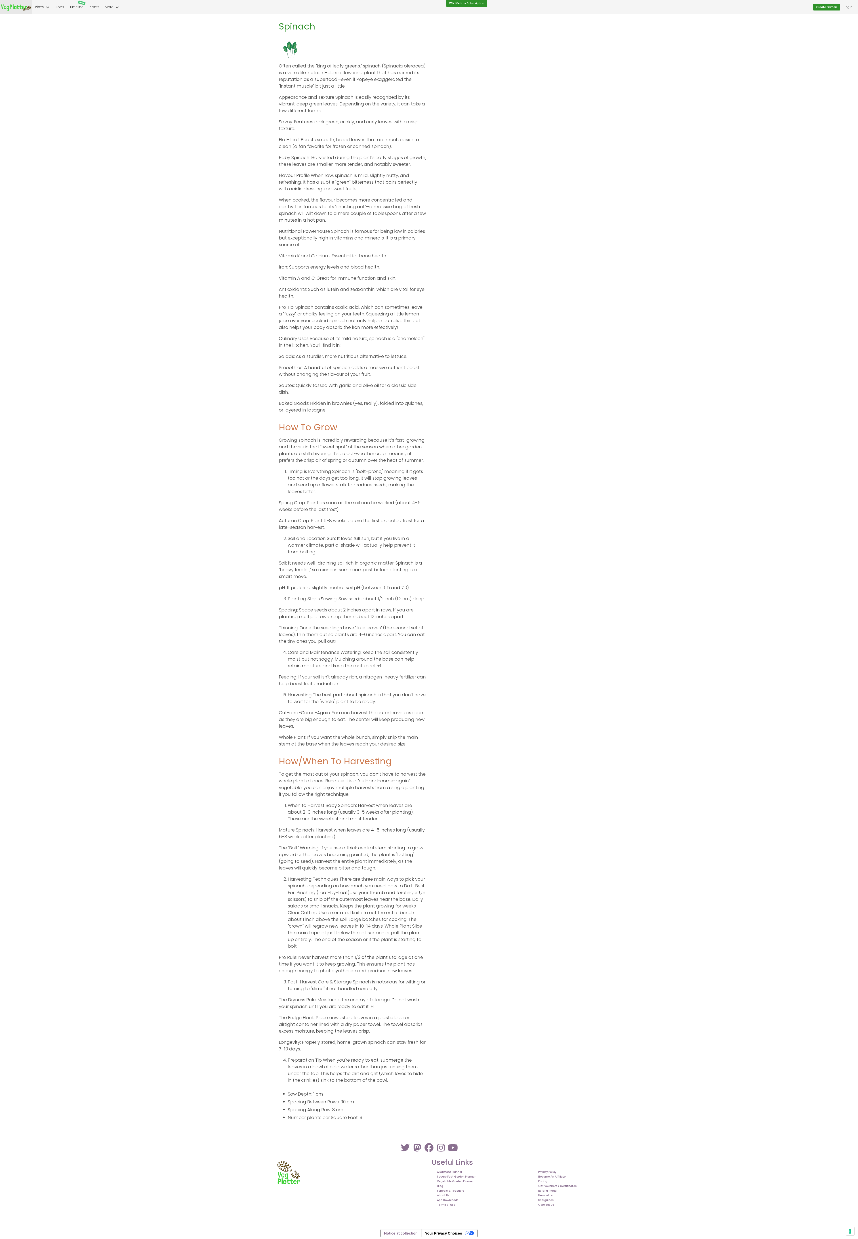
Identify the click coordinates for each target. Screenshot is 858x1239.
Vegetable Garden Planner (455, 1181)
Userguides (546, 1200)
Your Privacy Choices (443, 1233)
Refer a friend (547, 1191)
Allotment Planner (449, 1172)
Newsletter (545, 1195)
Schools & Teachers (450, 1191)
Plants (94, 7)
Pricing (542, 1181)
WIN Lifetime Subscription (466, 3)
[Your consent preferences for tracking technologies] (850, 1231)
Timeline (76, 5)
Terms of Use (446, 1205)
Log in (848, 7)
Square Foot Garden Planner (456, 1176)
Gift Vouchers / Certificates (557, 1186)
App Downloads (447, 1200)
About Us (443, 1195)
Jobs (59, 7)
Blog (440, 1186)
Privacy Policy (547, 1172)
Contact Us (546, 1205)
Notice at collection (401, 1233)
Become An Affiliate (552, 1176)
